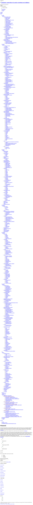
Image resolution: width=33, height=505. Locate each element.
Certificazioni (2, 485)
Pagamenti (1, 469)
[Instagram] (2, 499)
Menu (1, 13)
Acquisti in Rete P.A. (2, 473)
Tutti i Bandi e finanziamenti (7, 395)
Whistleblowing (2, 494)
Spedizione (1, 466)
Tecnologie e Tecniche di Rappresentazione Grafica (9, 423)
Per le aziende (2, 472)
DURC (1, 488)
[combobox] (4, 4)
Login (3, 10)
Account (1, 420)
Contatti (1, 491)
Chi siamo (1, 479)
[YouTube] (2, 500)
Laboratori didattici (4, 422)
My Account (3, 9)
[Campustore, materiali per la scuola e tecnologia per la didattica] (16, 2)
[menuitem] (4, 393)
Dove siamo (1, 482)
